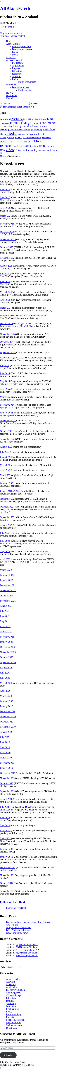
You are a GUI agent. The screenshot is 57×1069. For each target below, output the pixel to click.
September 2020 (8, 662)
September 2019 (8, 727)
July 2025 (4, 273)
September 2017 (8, 891)
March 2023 (6, 475)
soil (27, 146)
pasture (26, 137)
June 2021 (5, 616)
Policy (15, 79)
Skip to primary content (11, 33)
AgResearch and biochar (27, 952)
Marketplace (12, 84)
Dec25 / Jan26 (7, 231)
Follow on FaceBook (13, 902)
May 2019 (5, 747)
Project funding (13, 1014)
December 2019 (7, 711)
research (6, 145)
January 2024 (6, 412)
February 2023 (7, 483)
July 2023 (4, 452)
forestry (20, 129)
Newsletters (11, 95)
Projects (16, 68)
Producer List (24, 90)
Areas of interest (14, 60)
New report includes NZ (27, 950)
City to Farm (12, 924)
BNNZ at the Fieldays (26, 947)
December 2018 (7, 773)
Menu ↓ (12, 26)
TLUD (47, 146)
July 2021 (4, 611)
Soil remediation (14, 1025)
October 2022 (6, 506)
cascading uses (13, 992)
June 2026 (5, 189)
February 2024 (7, 405)
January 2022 (6, 580)
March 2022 (6, 570)
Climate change (13, 995)
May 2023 (5, 465)
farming (10, 1000)
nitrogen (30, 134)
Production (17, 63)
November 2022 (8, 499)
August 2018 (6, 799)
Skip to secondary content (12, 36)
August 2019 (6, 732)
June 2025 (5, 281)
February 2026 (7, 223)
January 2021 (6, 642)
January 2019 (6, 768)
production (15, 141)
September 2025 (8, 258)
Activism (10, 981)
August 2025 (6, 265)
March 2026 (6, 216)
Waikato (18, 150)
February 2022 (7, 575)
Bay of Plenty (29, 119)
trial (52, 146)
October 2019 (6, 721)
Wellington (42, 150)
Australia (17, 118)
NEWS (9, 92)
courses (3, 126)
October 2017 (6, 883)
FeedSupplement (8, 129)
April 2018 (5, 830)
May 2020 (5, 683)
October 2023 (6, 431)
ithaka (3, 134)
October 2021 (6, 595)
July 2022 (5, 533)
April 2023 (5, 470)
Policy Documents (27, 82)
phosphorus (46, 138)
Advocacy (17, 76)
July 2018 (5, 807)
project (27, 142)
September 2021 (8, 600)
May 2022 (5, 551)
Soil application (13, 1022)
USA (2, 150)
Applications (18, 65)
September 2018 (8, 791)
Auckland (5, 118)
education (26, 126)
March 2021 (6, 631)
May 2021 (5, 621)
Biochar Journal (41, 119)
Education (17, 71)
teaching (34, 146)
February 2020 (7, 701)
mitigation (21, 134)
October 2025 (6, 247)
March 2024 (6, 397)
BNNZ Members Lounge (18, 930)
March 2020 (6, 696)
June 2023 (5, 457)
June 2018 (5, 817)
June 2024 (5, 373)
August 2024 (6, 357)
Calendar (10, 98)
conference (48, 123)
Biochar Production (15, 990)
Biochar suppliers (20, 87)
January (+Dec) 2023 (10, 491)
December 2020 (7, 647)
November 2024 (8, 334)
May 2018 (5, 825)
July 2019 (4, 737)
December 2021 (7, 585)
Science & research (15, 1020)
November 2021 (8, 590)
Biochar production (21, 46)
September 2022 (8, 517)
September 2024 (8, 352)
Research (16, 73)
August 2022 (6, 525)
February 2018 (7, 849)
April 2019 (5, 752)
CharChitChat (4, 123)
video (10, 150)
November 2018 (8, 778)
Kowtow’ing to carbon (27, 955)
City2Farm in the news (17, 933)
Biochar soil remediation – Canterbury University (29, 922)
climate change (20, 123)
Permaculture (35, 138)
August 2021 (6, 606)
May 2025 (5, 292)
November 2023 (8, 420)
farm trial (43, 126)
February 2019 (7, 762)
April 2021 (5, 626)
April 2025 (5, 300)
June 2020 (5, 678)
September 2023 (8, 439)
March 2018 (6, 838)
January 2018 (6, 857)
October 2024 (6, 342)
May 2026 (5, 197)
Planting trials (12, 1009)
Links (15, 52)
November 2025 (8, 239)
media (11, 133)
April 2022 (5, 559)
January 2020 (6, 706)
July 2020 (4, 672)
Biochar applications (22, 49)
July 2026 (4, 181)
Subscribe (8, 1055)
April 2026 (5, 208)
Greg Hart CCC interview (18, 927)
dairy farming (14, 126)
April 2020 (5, 691)
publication (39, 141)
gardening (37, 129)
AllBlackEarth (15, 8)
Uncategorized (13, 1028)
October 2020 (6, 657)
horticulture (49, 129)
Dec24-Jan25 (6, 323)
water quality (30, 150)
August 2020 (6, 667)
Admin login (40, 1065)
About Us (11, 57)
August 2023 (6, 447)
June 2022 (5, 541)
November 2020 (8, 652)
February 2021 (7, 636)
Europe (35, 126)
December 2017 (7, 867)
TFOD (42, 146)
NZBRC (18, 137)
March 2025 (6, 307)
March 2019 (6, 757)
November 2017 (8, 875)
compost (36, 122)
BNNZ (50, 119)
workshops (52, 150)
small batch (18, 146)
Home (4, 26)
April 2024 (5, 389)
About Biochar (13, 43)
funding (28, 129)
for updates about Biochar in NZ (18, 107)
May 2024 (5, 381)
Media (15, 54)
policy (3, 141)
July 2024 (4, 365)
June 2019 (5, 742)
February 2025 (7, 315)
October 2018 (6, 783)
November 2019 (8, 716)
